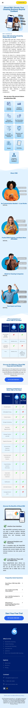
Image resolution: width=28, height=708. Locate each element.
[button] (14, 584)
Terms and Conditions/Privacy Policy (14, 695)
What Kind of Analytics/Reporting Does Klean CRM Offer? (12, 604)
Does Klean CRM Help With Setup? (12, 584)
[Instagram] (7, 688)
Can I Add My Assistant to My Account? (12, 596)
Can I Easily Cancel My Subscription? (11, 590)
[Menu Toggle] (3, 2)
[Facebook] (4, 688)
